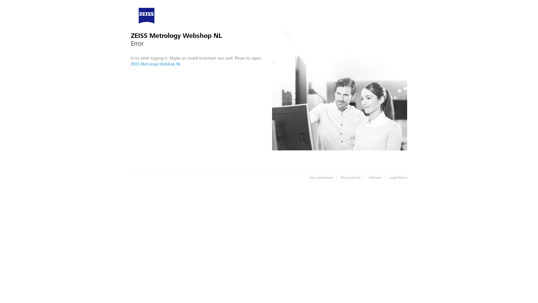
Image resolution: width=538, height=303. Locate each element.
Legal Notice (398, 177)
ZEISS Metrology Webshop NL (155, 63)
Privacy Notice (351, 177)
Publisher (375, 177)
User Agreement (321, 177)
